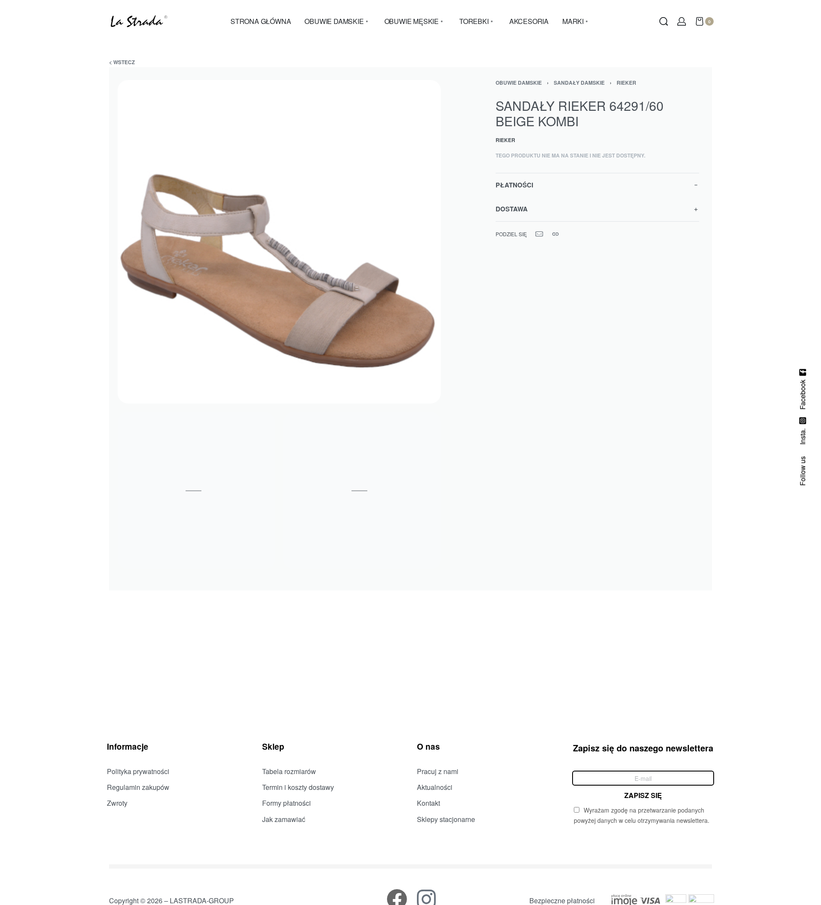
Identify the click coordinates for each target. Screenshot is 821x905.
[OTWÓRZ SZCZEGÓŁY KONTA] (681, 21)
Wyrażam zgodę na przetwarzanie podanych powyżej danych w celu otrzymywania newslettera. (641, 815)
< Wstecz (122, 62)
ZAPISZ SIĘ (643, 794)
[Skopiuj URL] (555, 234)
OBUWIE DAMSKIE (519, 82)
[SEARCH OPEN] (663, 21)
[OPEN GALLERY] (279, 242)
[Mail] (539, 234)
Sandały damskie (579, 82)
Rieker (626, 82)
